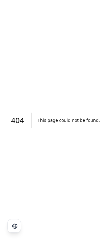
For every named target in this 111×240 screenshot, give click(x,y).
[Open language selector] (14, 226)
